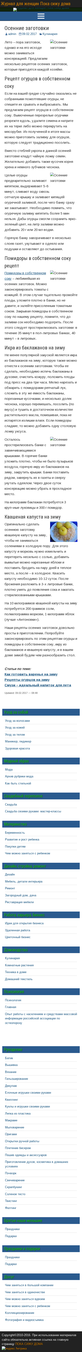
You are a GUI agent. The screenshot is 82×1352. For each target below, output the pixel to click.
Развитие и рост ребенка (22, 839)
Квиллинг (11, 1099)
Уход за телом (15, 734)
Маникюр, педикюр (18, 741)
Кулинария (50, 34)
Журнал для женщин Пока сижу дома (35, 3)
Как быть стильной (18, 783)
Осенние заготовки (27, 28)
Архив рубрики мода (19, 776)
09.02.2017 (29, 34)
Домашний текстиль (19, 979)
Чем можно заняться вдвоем (25, 1299)
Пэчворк (10, 1173)
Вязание (10, 1072)
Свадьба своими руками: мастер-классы (33, 811)
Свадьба (11, 804)
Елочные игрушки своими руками (28, 1092)
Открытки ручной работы (22, 1141)
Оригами (11, 1134)
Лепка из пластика (18, 1113)
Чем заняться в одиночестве (25, 1292)
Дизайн (10, 874)
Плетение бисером (18, 1148)
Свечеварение (15, 1180)
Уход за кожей (15, 727)
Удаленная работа (17, 930)
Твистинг (11, 1201)
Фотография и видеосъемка (24, 1320)
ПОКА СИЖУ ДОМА (29, 1344)
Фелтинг (10, 1208)
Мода (9, 769)
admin (12, 34)
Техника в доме (15, 972)
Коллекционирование (19, 1313)
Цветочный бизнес (18, 937)
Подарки (11, 1236)
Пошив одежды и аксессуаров (26, 1155)
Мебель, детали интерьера (23, 881)
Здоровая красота (17, 748)
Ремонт (10, 888)
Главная (10, 1007)
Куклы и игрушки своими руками (27, 1106)
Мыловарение (14, 1127)
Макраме (11, 1120)
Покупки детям (15, 846)
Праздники (12, 1229)
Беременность (15, 832)
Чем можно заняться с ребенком (27, 853)
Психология (13, 1000)
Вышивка (11, 1065)
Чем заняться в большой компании (29, 1285)
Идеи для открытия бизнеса (24, 923)
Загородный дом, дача (20, 895)
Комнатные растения (19, 965)
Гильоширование (16, 1078)
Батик (9, 1058)
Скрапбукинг (13, 1187)
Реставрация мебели (19, 902)
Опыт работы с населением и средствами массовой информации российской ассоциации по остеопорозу (41, 1018)
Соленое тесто (15, 1194)
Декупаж (11, 1086)
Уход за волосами (17, 720)
